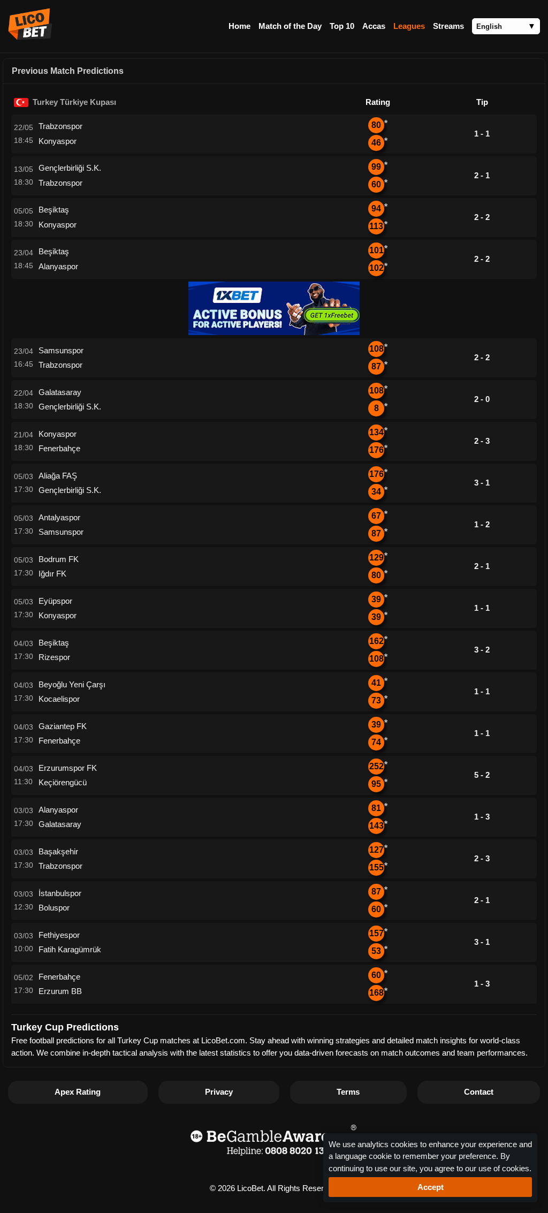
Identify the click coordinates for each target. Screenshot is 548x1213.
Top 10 (342, 26)
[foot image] (274, 1157)
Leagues (409, 26)
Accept (430, 1187)
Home (239, 26)
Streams (448, 26)
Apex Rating (78, 1091)
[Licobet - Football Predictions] (30, 37)
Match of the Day (290, 26)
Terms (348, 1091)
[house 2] (274, 332)
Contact (478, 1091)
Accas (373, 26)
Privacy (219, 1091)
